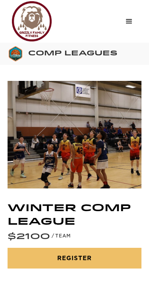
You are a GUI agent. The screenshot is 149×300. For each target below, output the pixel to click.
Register (74, 258)
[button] (129, 21)
